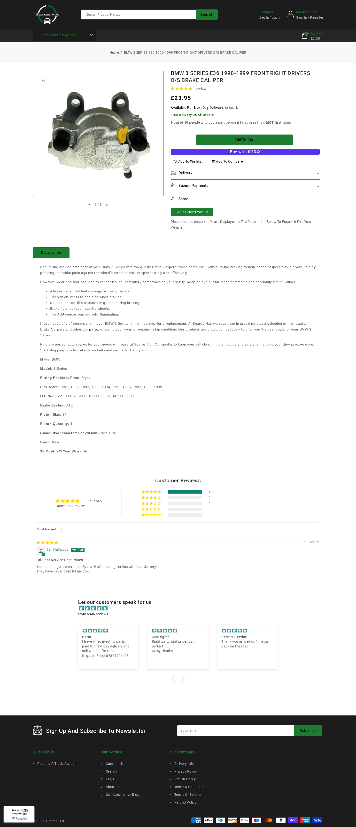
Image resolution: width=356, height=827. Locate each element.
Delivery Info (183, 764)
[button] (182, 88)
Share (182, 199)
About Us (113, 787)
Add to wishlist (190, 161)
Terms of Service (187, 795)
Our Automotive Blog (122, 795)
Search (111, 771)
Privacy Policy (185, 771)
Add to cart (244, 140)
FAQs (109, 779)
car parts (90, 329)
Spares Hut (55, 821)
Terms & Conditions (189, 787)
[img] (47, 543)
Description (51, 253)
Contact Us (114, 764)
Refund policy (184, 802)
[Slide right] (106, 205)
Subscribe (308, 731)
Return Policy (184, 779)
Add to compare (229, 161)
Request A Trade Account (57, 764)
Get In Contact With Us (192, 212)
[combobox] (149, 14)
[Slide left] (89, 205)
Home (114, 52)
